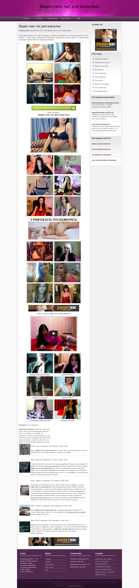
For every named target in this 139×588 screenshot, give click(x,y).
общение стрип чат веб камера (40, 374)
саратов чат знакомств (39, 397)
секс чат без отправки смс (101, 124)
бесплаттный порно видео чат (40, 497)
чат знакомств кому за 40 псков (40, 420)
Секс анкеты (99, 80)
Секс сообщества (100, 73)
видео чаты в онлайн (51, 466)
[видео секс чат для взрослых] (53, 110)
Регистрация (52, 18)
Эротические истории (102, 84)
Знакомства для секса (102, 62)
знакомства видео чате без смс (103, 112)
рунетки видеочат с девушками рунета (105, 103)
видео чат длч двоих (67, 420)
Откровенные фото (101, 91)
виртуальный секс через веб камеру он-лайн (104, 573)
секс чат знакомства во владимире (104, 160)
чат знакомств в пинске (103, 566)
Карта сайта (65, 18)
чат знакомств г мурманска (101, 154)
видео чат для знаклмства (101, 143)
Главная (26, 18)
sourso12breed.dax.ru (75, 586)
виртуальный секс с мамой (76, 512)
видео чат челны (67, 397)
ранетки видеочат (67, 374)
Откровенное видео (101, 59)
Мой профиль (99, 69)
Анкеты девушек (100, 77)
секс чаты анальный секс (103, 569)
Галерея (39, 18)
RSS (78, 18)
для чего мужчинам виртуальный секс (101, 563)
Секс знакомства (100, 87)
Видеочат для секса (101, 66)
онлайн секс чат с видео (103, 559)
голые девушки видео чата (101, 149)
